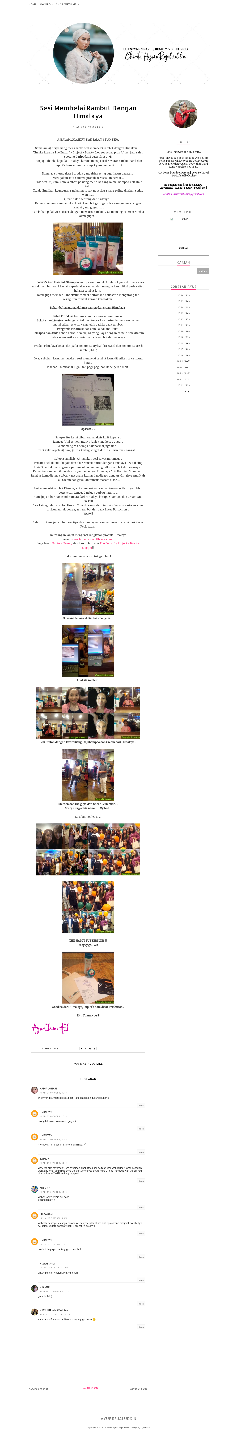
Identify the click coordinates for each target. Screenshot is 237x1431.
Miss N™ (45, 1187)
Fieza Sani (46, 1214)
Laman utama (90, 1388)
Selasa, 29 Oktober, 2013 (54, 1267)
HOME (33, 4)
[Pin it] (90, 1049)
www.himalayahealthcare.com (91, 539)
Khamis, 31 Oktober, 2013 (55, 1291)
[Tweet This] (81, 1049)
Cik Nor (45, 1287)
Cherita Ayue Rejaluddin (117, 1427)
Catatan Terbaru (39, 1389)
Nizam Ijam (47, 1263)
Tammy (44, 1159)
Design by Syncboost (140, 1427)
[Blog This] (94, 1049)
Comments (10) (50, 1048)
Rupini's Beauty (62, 543)
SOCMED (45, 4)
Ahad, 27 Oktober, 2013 (53, 1092)
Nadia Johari (48, 1088)
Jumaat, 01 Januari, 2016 (55, 1314)
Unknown (46, 1112)
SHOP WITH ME (66, 4)
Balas (141, 1105)
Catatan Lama (138, 1389)
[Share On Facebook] (86, 1049)
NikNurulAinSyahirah (54, 1310)
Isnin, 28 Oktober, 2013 (54, 1218)
